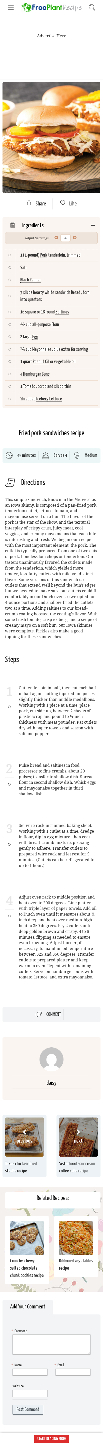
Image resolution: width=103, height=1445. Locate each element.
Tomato (29, 386)
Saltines (62, 312)
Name (17, 1365)
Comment (53, 1014)
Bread (75, 292)
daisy (51, 1083)
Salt (23, 267)
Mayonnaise (41, 349)
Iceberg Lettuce (49, 399)
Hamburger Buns (36, 374)
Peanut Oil (41, 361)
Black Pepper (30, 280)
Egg (35, 337)
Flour (55, 324)
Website (18, 1386)
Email (60, 1365)
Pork (43, 255)
